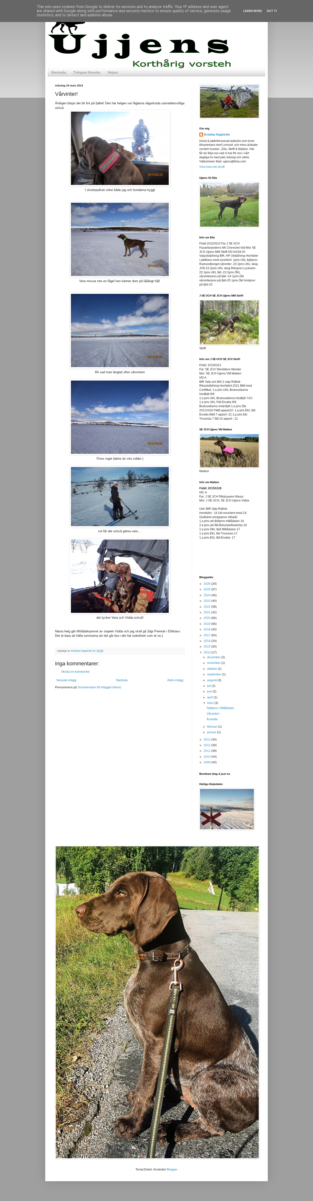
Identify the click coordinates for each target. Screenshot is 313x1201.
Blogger (172, 1169)
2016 (207, 641)
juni (210, 691)
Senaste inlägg (66, 680)
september (214, 674)
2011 (207, 751)
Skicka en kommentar (75, 671)
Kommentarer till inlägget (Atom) (99, 687)
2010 (207, 756)
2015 (207, 646)
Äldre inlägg (175, 680)
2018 (207, 629)
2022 (207, 606)
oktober (212, 668)
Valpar (113, 72)
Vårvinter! (213, 713)
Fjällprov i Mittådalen (220, 708)
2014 (207, 652)
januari (212, 732)
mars (210, 703)
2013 (207, 739)
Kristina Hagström (217, 134)
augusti (212, 680)
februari (212, 726)
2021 (207, 612)
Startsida (58, 72)
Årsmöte (212, 719)
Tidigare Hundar (86, 72)
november (214, 663)
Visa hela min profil (212, 167)
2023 (207, 601)
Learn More (252, 11)
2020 (207, 618)
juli (209, 686)
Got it (272, 11)
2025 (207, 589)
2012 (207, 745)
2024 (207, 595)
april (210, 697)
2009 (207, 762)
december (214, 657)
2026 (207, 583)
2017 (207, 635)
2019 (207, 624)
